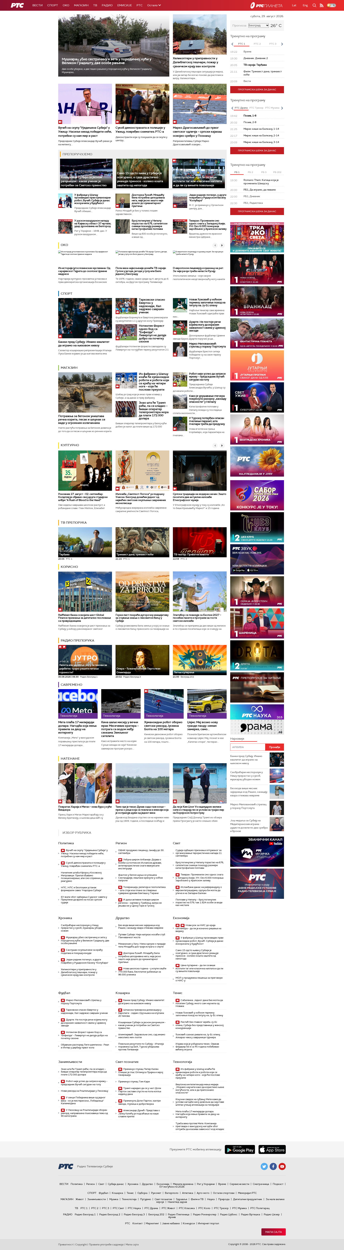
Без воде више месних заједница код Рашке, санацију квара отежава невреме (140, 927)
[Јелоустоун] (257, 591)
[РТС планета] (266, 5)
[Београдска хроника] (257, 429)
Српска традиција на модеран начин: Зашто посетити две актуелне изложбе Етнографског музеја (199, 497)
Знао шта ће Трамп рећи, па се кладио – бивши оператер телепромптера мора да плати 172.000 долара (154, 410)
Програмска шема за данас (257, 89)
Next (282, 44)
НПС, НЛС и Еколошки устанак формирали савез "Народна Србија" (81, 889)
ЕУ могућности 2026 (172, 1186)
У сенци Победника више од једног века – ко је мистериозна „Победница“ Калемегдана (83, 1100)
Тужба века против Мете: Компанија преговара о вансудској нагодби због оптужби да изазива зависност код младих (200, 1126)
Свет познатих (127, 1062)
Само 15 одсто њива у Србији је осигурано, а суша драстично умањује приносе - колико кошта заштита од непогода (140, 179)
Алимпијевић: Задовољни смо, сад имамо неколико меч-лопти (141, 1036)
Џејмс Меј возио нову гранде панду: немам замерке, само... (202, 725)
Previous (232, 44)
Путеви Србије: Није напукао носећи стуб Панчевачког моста (141, 936)
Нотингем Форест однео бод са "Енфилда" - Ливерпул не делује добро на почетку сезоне (152, 333)
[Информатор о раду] (257, 884)
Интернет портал (208, 1223)
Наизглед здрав (177, 1201)
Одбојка (142, 1193)
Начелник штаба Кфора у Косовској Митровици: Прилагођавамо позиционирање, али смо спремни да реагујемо (82, 877)
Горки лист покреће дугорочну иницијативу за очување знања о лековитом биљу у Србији (142, 618)
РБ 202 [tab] (277, 172)
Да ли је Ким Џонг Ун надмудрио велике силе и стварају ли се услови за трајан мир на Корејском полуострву (198, 809)
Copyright (81, 1244)
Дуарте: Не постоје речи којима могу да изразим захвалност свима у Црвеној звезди (207, 326)
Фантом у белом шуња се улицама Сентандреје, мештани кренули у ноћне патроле (140, 877)
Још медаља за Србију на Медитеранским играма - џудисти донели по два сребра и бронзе (249, 826)
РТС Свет (118, 1208)
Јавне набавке (171, 1223)
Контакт (137, 1223)
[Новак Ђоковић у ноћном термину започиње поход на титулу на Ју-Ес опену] (180, 305)
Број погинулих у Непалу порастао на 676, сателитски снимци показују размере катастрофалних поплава (149, 224)
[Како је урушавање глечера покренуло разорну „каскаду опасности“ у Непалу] (180, 401)
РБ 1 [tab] (237, 172)
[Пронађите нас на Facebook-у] (273, 1166)
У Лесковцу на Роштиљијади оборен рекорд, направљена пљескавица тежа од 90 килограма (84, 1113)
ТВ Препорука (74, 522)
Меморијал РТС (247, 1193)
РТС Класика (187, 1208)
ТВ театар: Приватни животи (191, 554)
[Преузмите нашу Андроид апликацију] (240, 1149)
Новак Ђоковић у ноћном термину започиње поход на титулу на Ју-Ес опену (207, 302)
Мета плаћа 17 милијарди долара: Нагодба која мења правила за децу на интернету (77, 727)
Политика (66, 843)
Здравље (181, 1199)
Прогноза (239, 25)
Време (222, 1184)
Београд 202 (156, 1214)
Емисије (124, 5)
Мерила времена (183, 1184)
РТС (140, 5)
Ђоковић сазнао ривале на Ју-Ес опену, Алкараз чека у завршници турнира (198, 1036)
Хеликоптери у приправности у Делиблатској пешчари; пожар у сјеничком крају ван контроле (195, 62)
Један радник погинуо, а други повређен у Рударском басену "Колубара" (207, 197)
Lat (294, 5)
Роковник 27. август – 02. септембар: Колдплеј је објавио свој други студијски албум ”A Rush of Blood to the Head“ (83, 497)
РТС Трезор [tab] (256, 107)
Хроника (65, 918)
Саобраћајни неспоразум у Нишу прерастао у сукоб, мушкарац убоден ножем (82, 928)
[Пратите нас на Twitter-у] (264, 1166)
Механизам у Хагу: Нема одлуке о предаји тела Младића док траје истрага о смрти (142, 945)
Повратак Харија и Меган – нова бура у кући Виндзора (85, 808)
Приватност (65, 1244)
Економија (181, 918)
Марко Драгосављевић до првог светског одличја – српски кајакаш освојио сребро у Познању (197, 132)
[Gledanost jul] (257, 461)
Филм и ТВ (197, 1199)
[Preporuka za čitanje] (257, 687)
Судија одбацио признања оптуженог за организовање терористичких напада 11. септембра (199, 853)
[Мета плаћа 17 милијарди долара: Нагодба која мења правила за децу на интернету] (78, 704)
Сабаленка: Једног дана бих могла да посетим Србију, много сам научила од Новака (199, 1003)
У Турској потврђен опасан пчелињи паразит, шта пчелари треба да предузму (207, 421)
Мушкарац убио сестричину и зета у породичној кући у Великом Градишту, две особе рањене (106, 61)
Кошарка (123, 993)
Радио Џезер (272, 1214)
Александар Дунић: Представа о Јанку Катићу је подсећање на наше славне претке (139, 1113)
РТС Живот (168, 1208)
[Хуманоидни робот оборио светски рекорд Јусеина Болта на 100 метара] (164, 704)
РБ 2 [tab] (250, 172)
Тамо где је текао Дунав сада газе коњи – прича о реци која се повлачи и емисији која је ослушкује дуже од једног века (142, 809)
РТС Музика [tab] (272, 107)
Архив (172, 1217)
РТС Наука (134, 1208)
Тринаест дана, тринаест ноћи (134, 553)
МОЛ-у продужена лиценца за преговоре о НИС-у (199, 979)
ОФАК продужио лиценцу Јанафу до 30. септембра (141, 852)
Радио (107, 5)
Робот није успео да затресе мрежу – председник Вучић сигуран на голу (207, 376)
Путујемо (145, 1199)
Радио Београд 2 (109, 1214)
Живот (80, 1199)
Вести (37, 5)
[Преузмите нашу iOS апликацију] (272, 1149)
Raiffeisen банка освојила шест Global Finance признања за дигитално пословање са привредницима (84, 618)
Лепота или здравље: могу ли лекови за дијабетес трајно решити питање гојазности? (83, 667)
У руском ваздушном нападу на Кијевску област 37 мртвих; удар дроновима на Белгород (92, 223)
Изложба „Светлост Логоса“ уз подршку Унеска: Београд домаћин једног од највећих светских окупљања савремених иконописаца (141, 498)
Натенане (70, 758)
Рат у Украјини (206, 1184)
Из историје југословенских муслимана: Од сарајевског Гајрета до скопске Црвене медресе (84, 271)
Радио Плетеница (178, 1214)
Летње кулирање (184, 672)
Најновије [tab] (237, 738)
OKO (66, 5)
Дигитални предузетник (247, 1199)
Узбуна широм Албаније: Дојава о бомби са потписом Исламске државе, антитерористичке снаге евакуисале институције (140, 864)
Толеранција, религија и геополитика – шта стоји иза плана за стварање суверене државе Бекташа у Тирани (142, 890)
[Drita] (257, 655)
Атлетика (187, 1193)
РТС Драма (151, 1208)
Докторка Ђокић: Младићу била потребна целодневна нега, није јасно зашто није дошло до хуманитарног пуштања (148, 200)
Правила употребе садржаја (106, 1244)
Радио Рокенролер (204, 1214)
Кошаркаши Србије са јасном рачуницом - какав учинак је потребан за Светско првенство (84, 181)
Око (64, 245)
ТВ (95, 5)
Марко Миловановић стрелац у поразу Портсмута (207, 345)
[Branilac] (257, 301)
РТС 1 (84, 1208)
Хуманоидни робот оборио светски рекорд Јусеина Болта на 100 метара (163, 725)
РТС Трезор (221, 1208)
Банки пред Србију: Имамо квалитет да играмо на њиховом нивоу (83, 343)
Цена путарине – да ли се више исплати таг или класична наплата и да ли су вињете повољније (197, 181)
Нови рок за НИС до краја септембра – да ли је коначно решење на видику (198, 928)
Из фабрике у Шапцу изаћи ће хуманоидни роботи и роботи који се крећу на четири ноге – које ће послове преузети (154, 381)
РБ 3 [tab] (263, 172)
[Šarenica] (257, 623)
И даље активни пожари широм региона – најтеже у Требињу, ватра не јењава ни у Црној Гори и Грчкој (140, 902)
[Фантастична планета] (257, 333)
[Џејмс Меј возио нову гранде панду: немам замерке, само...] (207, 704)
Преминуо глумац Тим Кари (134, 1081)
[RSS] (321, 5)
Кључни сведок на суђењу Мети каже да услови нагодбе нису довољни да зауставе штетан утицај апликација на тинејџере (200, 1102)
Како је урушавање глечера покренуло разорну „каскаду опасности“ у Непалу (207, 399)
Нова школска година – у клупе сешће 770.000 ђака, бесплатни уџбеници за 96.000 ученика (142, 971)
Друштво (123, 918)
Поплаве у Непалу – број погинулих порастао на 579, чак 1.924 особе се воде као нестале (199, 902)
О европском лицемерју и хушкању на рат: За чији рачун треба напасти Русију (198, 269)
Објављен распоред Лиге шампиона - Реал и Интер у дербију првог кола (85, 1046)
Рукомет (156, 1193)
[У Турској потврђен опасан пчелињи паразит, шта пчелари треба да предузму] (180, 424)
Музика (113, 1199)
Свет (176, 843)
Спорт (52, 5)
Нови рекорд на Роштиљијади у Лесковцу (84, 1090)
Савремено (71, 685)
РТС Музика (239, 1208)
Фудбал (64, 993)
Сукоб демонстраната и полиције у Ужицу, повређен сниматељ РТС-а (140, 129)
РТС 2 (94, 1208)
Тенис (177, 993)
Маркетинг (152, 1223)
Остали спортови (223, 1193)
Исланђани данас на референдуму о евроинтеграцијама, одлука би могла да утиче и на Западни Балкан (199, 890)
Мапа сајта (273, 1232)
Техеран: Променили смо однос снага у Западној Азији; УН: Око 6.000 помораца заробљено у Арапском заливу (207, 224)
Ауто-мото (203, 1193)
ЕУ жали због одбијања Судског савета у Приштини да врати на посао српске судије (84, 899)
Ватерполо (171, 1193)
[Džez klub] (257, 527)
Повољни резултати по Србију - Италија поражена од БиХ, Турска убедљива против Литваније (141, 1046)
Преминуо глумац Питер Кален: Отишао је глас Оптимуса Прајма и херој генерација (140, 1072)
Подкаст (278, 1184)
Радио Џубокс (228, 1214)
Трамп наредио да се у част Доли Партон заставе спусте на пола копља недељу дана (139, 1091)
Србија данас (116, 1184)
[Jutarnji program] (257, 365)
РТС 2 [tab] (257, 43)
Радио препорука (77, 640)
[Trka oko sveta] (257, 237)
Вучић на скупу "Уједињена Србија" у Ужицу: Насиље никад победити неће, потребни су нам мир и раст (85, 132)
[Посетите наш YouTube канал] (282, 1166)
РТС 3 (105, 1208)
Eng (305, 5)
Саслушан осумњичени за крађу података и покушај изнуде (82, 951)
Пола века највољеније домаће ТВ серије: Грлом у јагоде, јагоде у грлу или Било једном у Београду (141, 271)
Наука (211, 1199)
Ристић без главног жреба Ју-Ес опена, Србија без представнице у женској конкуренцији (200, 1025)
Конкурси (189, 1223)
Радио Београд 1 (85, 1214)
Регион (121, 843)
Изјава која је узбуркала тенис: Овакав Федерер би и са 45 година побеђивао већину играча (197, 1046)
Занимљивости (70, 1062)
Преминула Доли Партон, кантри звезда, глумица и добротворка (139, 1102)
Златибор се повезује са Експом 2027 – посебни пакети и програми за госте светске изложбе (197, 618)
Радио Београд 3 (134, 1214)
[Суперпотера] (257, 269)
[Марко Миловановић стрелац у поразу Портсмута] (180, 349)
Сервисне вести (239, 1184)
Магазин (81, 5)
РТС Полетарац (259, 1208)
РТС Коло (204, 1208)
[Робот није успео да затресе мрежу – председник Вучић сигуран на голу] (180, 379)
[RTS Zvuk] (257, 559)
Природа (224, 1199)
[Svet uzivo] (257, 397)
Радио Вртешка (250, 1214)
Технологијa (182, 1062)
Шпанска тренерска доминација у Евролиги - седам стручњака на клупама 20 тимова (141, 1012)
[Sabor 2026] (257, 495)
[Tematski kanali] (257, 719)
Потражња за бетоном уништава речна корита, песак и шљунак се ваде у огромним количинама (81, 419)
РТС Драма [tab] (241, 107)
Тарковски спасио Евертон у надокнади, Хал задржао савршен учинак (152, 306)
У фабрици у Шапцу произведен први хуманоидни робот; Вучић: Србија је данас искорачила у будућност (92, 199)
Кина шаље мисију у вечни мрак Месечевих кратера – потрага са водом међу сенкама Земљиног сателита (120, 729)
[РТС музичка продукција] (257, 852)
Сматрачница (261, 1184)
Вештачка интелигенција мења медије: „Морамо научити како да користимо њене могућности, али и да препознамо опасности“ (200, 1088)
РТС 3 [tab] (272, 43)
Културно (70, 445)
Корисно (69, 567)
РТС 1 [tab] (241, 43)
